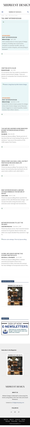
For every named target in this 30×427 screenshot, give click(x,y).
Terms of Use (22, 421)
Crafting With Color (8, 68)
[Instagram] (15, 412)
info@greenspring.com (18, 402)
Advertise (6, 419)
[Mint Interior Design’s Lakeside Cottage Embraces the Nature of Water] (15, 181)
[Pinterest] (18, 412)
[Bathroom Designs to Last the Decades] (15, 214)
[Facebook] (11, 412)
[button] (2, 12)
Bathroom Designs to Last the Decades (12, 223)
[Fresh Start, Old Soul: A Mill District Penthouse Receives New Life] (15, 152)
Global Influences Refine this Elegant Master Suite (12, 254)
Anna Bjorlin (4, 134)
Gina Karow (4, 257)
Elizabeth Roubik (5, 70)
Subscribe (8, 421)
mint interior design (9, 37)
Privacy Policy (14, 421)
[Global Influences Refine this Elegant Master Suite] (15, 245)
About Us (12, 419)
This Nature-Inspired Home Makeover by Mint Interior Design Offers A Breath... (14, 130)
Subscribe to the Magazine (7, 281)
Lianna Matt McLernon (6, 226)
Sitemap (23, 419)
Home (2, 15)
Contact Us (17, 419)
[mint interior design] (15, 27)
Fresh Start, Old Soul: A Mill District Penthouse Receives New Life (14, 162)
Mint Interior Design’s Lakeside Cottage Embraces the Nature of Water (12, 191)
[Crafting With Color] (15, 59)
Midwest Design (6, 39)
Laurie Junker (4, 165)
